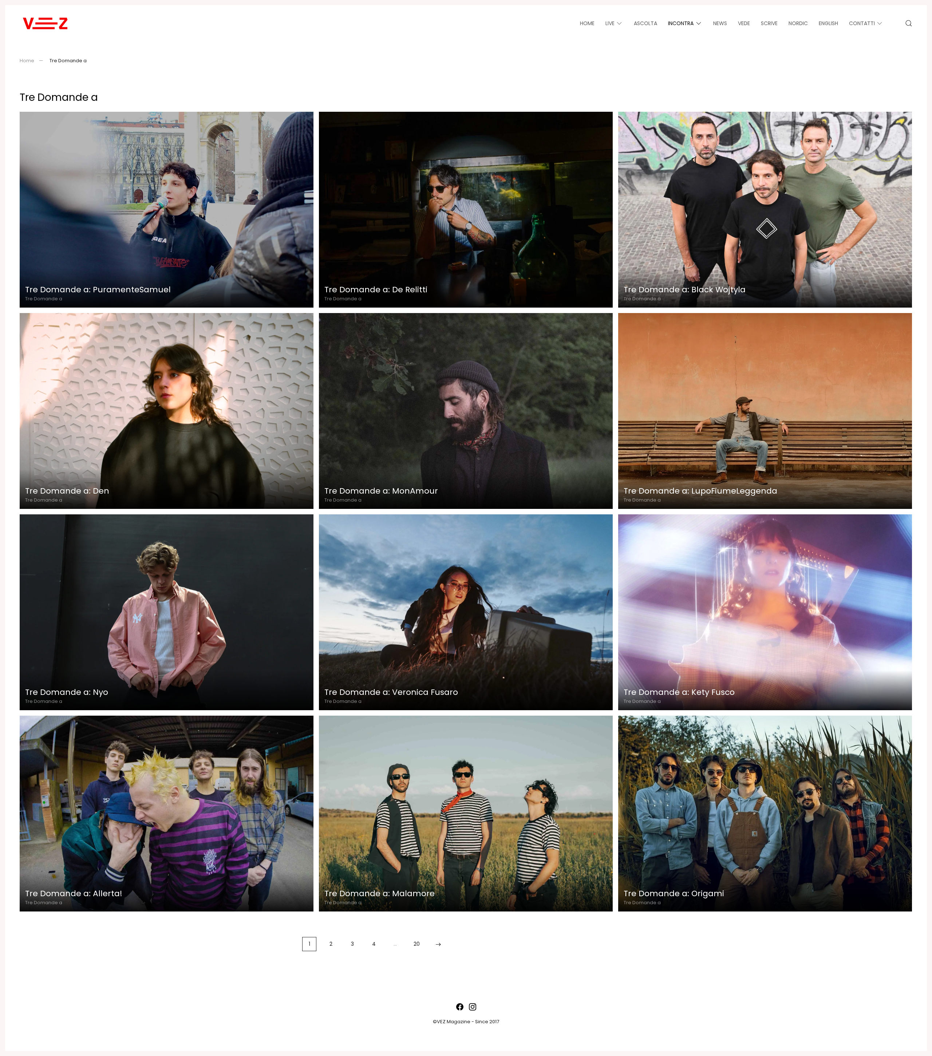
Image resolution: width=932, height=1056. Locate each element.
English (828, 23)
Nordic (798, 23)
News (720, 23)
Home (587, 23)
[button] (908, 23)
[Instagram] (472, 1006)
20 (417, 944)
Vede (744, 23)
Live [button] (610, 23)
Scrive (769, 23)
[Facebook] (459, 1006)
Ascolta (645, 23)
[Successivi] (438, 944)
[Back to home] (45, 23)
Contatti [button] (862, 23)
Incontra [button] (681, 23)
